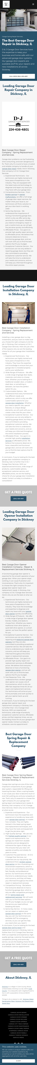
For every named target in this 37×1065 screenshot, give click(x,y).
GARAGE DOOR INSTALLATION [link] (18, 1015)
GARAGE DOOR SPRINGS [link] (18, 1021)
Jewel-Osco (6, 1003)
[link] (6, 4)
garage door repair (9, 169)
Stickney (5, 986)
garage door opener (13, 670)
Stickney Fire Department (24, 1001)
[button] (33, 4)
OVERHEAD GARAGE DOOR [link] (18, 1030)
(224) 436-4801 (18, 498)
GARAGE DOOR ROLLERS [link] (18, 1019)
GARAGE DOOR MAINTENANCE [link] (18, 1026)
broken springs (11, 195)
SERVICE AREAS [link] (18, 1037)
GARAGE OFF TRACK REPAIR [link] (18, 1024)
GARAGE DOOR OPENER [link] (18, 1017)
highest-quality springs (17, 836)
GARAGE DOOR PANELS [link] (18, 1033)
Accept (18, 1061)
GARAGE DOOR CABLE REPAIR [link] (18, 1028)
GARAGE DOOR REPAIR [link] (19, 1012)
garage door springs (17, 820)
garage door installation (14, 403)
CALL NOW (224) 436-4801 (18, 76)
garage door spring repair (12, 928)
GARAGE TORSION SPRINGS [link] (18, 1035)
